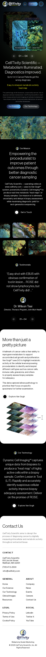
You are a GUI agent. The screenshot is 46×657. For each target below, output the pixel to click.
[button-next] (32, 56)
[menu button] (25, 4)
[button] (13, 319)
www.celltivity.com (13, 187)
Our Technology (31, 106)
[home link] (11, 4)
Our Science (14, 106)
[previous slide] (14, 56)
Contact (32, 4)
